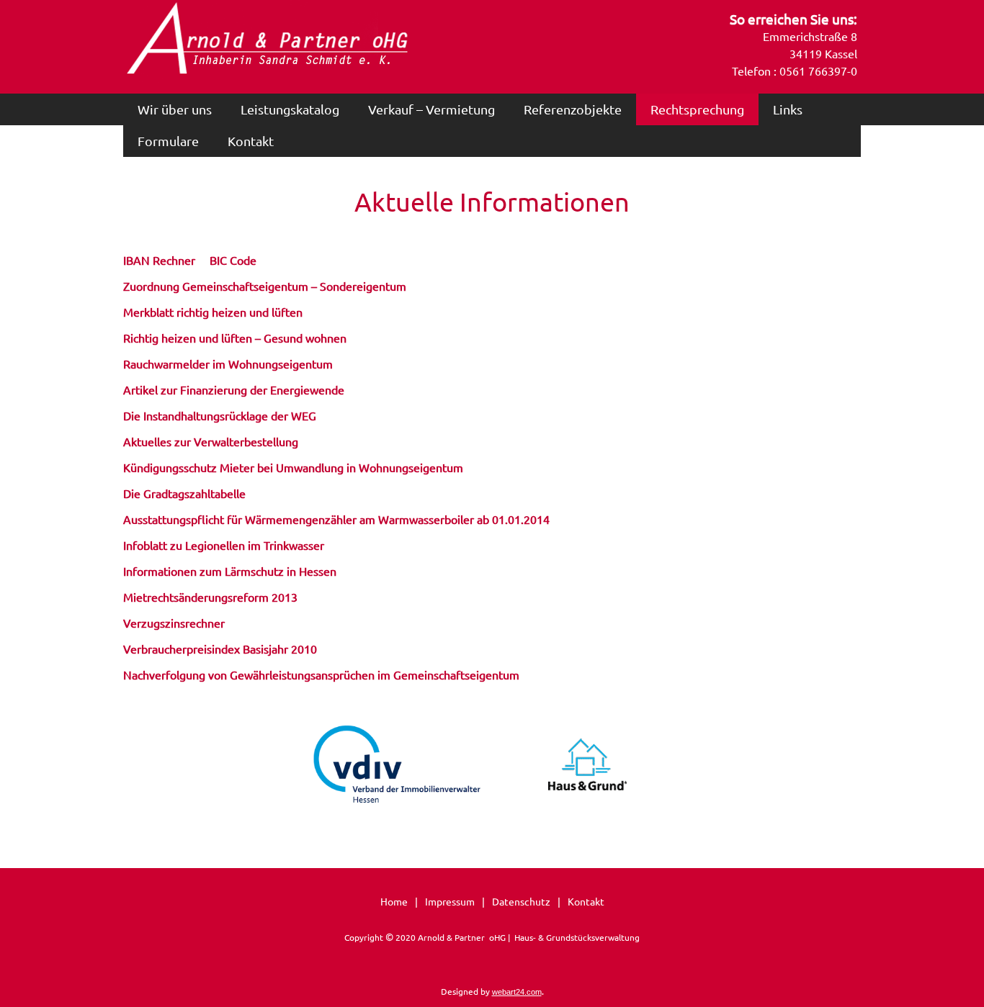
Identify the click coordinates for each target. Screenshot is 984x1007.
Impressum (450, 901)
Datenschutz (521, 901)
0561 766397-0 (818, 70)
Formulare (168, 140)
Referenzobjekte (573, 109)
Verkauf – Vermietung (431, 109)
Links (787, 109)
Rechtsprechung (697, 109)
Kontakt (251, 140)
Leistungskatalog (290, 109)
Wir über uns (175, 109)
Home (394, 901)
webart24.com (517, 992)
